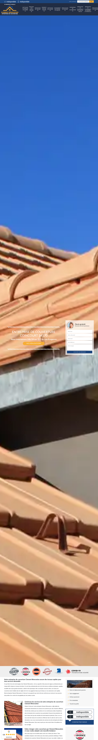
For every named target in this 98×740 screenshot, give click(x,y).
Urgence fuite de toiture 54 (44, 9)
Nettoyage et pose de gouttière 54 (25, 9)
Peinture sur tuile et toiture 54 (31, 9)
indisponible (11, 2)
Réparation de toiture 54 (38, 9)
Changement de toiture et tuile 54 (57, 9)
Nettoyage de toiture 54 (50, 9)
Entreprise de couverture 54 (72, 9)
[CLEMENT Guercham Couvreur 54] (9, 9)
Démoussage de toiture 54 (65, 9)
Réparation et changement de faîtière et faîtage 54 (88, 9)
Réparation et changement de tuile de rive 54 (80, 9)
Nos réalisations (33, 343)
